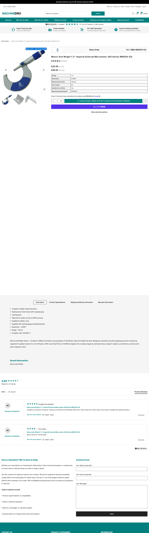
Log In (144, 6)
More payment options (99, 112)
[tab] (141, 392)
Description (40, 302)
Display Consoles (60, 20)
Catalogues (138, 6)
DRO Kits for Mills (22, 20)
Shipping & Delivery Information (82, 302)
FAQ (132, 6)
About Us (109, 6)
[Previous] (6, 70)
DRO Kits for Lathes (41, 20)
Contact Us (116, 6)
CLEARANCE (139, 20)
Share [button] (52, 414)
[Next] (44, 70)
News (122, 6)
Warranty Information (105, 302)
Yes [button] (43, 414)
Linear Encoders (78, 20)
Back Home (5, 41)
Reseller (127, 6)
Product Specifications (57, 302)
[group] (12, 381)
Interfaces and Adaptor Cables (100, 20)
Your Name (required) (84, 465)
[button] (99, 61)
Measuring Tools (123, 20)
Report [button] (47, 414)
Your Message (81, 484)
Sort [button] (3, 392)
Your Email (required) (83, 474)
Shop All (8, 20)
